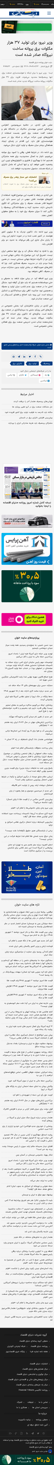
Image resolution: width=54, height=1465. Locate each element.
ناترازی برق (17, 363)
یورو (18, 4)
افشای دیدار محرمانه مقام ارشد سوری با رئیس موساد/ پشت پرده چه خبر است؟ (27, 1148)
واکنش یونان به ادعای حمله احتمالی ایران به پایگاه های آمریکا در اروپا (29, 1088)
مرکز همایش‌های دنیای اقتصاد (35, 1369)
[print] (13, 356)
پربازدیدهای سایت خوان (27, 638)
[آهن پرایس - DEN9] (27, 549)
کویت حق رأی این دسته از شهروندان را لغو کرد (32, 1095)
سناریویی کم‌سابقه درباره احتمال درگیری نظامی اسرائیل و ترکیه (28, 824)
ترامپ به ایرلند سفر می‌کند (41, 1180)
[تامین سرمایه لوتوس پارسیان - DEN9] (27, 586)
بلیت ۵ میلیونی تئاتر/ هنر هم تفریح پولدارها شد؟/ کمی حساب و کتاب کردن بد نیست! (28, 1202)
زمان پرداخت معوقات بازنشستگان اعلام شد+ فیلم (31, 748)
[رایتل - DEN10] (27, 619)
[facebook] (35, 356)
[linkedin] (24, 356)
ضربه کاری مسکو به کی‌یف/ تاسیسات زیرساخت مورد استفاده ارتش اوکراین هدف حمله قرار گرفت (27, 815)
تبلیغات (30, 1402)
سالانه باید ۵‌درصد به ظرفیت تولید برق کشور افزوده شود (28, 412)
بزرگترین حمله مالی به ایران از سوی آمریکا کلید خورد (30, 1080)
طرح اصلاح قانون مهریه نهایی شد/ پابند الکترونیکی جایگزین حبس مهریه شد (27, 678)
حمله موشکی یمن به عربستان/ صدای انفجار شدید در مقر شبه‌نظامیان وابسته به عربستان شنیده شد (28, 925)
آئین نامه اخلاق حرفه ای (37, 1425)
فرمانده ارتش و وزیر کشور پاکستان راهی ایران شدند (30, 946)
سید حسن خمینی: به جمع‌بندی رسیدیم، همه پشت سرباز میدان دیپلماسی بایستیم (28, 647)
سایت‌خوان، (40, 345)
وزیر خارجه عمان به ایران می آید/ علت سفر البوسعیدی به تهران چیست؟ (28, 1005)
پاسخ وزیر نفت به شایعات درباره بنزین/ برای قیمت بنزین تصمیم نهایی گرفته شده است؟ (28, 770)
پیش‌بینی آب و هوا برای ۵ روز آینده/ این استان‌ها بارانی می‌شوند (28, 732)
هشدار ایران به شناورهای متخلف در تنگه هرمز (33, 1237)
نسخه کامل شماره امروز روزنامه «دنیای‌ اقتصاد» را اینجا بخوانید (27, 504)
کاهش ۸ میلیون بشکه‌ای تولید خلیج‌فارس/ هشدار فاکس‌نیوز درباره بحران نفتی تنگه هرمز (27, 1310)
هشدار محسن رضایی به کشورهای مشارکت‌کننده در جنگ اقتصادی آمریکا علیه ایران (28, 1276)
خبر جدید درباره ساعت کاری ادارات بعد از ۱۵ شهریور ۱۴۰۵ (28, 691)
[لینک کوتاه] (40, 356)
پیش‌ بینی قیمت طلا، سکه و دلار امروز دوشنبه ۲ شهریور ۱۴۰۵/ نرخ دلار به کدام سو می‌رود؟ (28, 934)
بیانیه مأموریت (24, 1419)
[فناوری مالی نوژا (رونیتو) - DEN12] (27, 877)
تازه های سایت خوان (27, 905)
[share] (21, 1433)
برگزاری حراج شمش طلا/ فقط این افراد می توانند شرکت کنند (27, 1217)
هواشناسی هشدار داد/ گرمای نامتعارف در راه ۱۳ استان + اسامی (28, 741)
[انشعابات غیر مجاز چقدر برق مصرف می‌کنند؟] (44, 179)
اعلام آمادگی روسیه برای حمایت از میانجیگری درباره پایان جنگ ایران (28, 953)
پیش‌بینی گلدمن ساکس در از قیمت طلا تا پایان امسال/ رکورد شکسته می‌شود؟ (29, 801)
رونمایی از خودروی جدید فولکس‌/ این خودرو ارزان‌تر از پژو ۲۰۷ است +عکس (27, 1128)
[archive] (10, 1433)
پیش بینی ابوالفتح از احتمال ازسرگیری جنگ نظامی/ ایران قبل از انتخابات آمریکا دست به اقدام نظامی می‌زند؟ (28, 1037)
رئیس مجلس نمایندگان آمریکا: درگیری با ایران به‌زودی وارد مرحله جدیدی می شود (27, 1244)
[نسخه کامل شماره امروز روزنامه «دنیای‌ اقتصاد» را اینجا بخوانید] (27, 481)
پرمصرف (46, 363)
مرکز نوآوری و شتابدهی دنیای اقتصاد (32, 1374)
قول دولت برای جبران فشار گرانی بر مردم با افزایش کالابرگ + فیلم (27, 1111)
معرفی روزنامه (42, 1419)
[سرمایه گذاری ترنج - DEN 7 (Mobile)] (27, 27)
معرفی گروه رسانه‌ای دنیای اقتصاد (33, 1341)
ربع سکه (46, 4)
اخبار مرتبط (27, 394)
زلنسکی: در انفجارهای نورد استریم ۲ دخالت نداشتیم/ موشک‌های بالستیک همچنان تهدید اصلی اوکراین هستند (28, 1210)
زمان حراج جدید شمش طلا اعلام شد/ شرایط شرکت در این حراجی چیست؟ (28, 838)
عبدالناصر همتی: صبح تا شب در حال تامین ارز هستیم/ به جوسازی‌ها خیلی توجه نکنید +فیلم (28, 1261)
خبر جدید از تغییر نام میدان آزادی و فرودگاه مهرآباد (30, 716)
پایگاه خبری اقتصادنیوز (15, 1351)
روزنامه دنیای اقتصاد (39, 1346)
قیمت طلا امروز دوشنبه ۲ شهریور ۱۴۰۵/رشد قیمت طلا (29, 980)
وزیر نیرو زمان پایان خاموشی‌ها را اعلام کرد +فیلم (31, 808)
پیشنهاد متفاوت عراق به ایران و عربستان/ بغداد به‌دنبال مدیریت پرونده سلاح (29, 1045)
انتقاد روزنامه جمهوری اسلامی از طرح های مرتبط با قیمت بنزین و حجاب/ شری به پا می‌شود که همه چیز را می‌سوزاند (27, 1054)
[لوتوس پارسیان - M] (27, 1460)
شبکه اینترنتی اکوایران (16, 1346)
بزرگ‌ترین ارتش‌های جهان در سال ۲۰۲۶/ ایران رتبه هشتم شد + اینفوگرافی (28, 724)
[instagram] (43, 1433)
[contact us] (16, 1433)
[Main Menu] (49, 13)
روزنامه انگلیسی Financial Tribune (33, 1390)
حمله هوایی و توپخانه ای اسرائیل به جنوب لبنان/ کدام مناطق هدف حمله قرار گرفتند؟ (29, 1188)
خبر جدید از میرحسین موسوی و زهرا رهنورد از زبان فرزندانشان (30, 792)
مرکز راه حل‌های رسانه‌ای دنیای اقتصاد (32, 1384)
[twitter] (29, 356)
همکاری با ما (21, 1407)
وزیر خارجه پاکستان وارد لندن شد (38, 1231)
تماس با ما (43, 1402)
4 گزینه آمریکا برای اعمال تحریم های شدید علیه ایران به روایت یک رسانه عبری (29, 1028)
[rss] (27, 1433)
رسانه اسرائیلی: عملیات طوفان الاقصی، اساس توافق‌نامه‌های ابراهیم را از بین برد (28, 1074)
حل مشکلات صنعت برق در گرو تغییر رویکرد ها (32, 406)
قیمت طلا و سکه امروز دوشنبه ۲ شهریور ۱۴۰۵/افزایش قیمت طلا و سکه (29, 996)
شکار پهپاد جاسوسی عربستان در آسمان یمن (34, 1155)
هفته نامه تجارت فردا (39, 1351)
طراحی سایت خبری (41, 1451)
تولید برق (32, 363)
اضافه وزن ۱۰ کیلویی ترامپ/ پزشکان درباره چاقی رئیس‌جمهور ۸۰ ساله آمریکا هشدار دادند (31, 1253)
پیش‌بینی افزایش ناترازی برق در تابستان (35, 417)
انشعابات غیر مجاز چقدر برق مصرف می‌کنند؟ (20, 178)
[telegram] (18, 356)
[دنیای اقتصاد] (24, 13)
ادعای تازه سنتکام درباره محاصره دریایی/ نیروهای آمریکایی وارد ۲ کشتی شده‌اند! (27, 1284)
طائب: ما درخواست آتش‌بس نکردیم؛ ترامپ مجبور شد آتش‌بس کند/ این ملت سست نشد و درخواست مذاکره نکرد (27, 1225)
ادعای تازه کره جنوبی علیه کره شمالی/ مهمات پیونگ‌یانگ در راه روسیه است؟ (27, 974)
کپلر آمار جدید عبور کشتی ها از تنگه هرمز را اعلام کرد (30, 940)
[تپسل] (3, 222)
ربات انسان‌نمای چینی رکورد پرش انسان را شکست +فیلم (29, 1268)
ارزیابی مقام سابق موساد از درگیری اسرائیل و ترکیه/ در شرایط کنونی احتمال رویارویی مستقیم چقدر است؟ (27, 778)
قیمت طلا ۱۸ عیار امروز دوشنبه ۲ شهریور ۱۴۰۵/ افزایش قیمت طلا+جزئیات (29, 988)
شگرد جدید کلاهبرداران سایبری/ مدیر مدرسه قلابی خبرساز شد (28, 1318)
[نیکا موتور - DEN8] (27, 521)
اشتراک (19, 1402)
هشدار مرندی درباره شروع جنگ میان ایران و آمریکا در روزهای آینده (29, 1119)
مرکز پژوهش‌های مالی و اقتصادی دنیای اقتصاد (28, 1379)
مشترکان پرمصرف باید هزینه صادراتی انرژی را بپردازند (30, 423)
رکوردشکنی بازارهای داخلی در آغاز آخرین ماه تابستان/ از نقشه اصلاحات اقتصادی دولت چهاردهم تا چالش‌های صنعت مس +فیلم (27, 1294)
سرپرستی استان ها (40, 1407)
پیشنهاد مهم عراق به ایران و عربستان (37, 1194)
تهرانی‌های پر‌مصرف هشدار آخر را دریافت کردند (33, 401)
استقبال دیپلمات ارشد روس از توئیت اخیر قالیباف (31, 785)
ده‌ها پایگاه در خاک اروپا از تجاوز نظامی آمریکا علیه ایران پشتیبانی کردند (28, 698)
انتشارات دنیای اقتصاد (39, 1363)
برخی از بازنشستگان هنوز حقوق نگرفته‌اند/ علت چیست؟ (28, 830)
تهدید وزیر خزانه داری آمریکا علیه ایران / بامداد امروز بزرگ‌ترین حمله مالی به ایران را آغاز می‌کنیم (30, 655)
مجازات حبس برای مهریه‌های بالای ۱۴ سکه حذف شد (30, 685)
